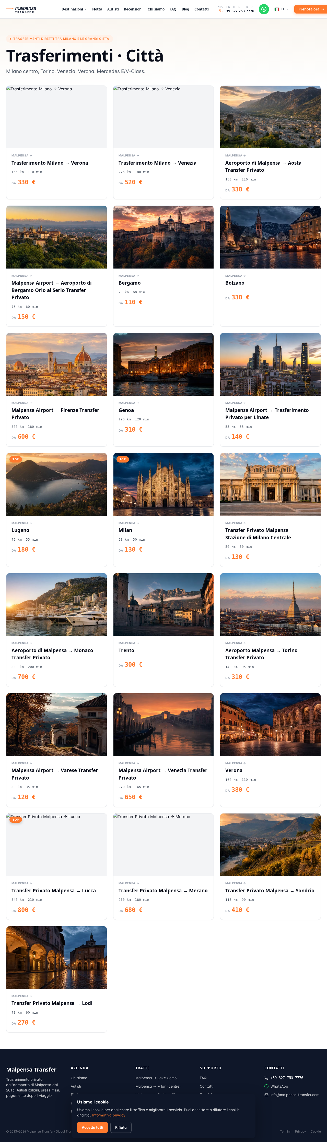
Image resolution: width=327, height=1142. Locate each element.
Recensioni (133, 9)
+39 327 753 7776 (239, 11)
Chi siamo (156, 9)
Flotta (97, 9)
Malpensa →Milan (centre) (158, 1086)
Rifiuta (121, 1127)
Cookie (316, 1131)
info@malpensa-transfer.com (295, 1094)
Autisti (113, 9)
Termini (285, 1131)
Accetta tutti (92, 1127)
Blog (185, 9)
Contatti (201, 9)
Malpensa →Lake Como (156, 1078)
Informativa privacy (108, 1115)
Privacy (300, 1131)
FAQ (173, 9)
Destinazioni (72, 9)
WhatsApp (279, 1086)
